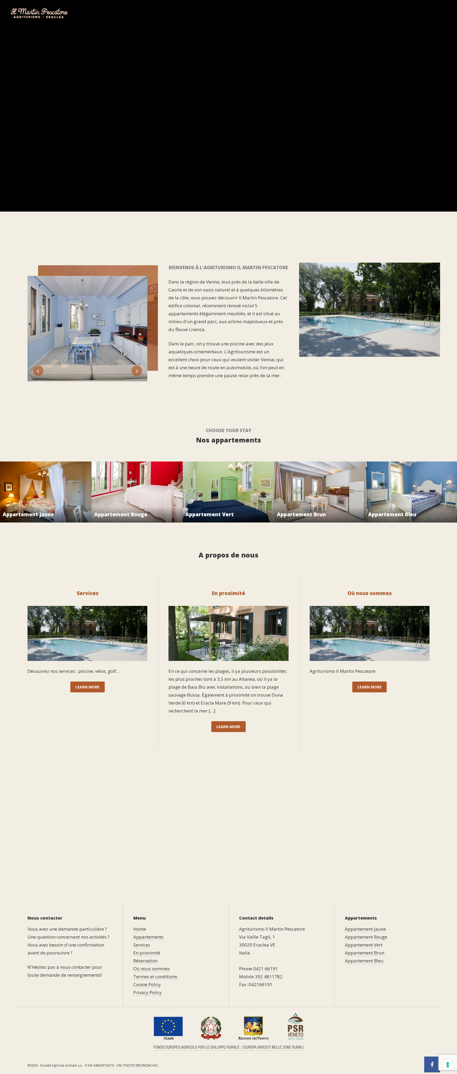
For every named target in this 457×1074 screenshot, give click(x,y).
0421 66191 (265, 969)
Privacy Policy (147, 992)
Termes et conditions (155, 977)
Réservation (346, 13)
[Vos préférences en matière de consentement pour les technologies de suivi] (448, 1065)
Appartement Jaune (365, 929)
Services (275, 13)
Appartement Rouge (366, 937)
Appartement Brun (364, 953)
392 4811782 (268, 977)
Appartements (235, 13)
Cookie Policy (147, 984)
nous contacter (75, 967)
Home (203, 13)
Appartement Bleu (364, 961)
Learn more (87, 686)
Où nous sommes (388, 13)
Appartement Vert (363, 945)
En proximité (308, 13)
